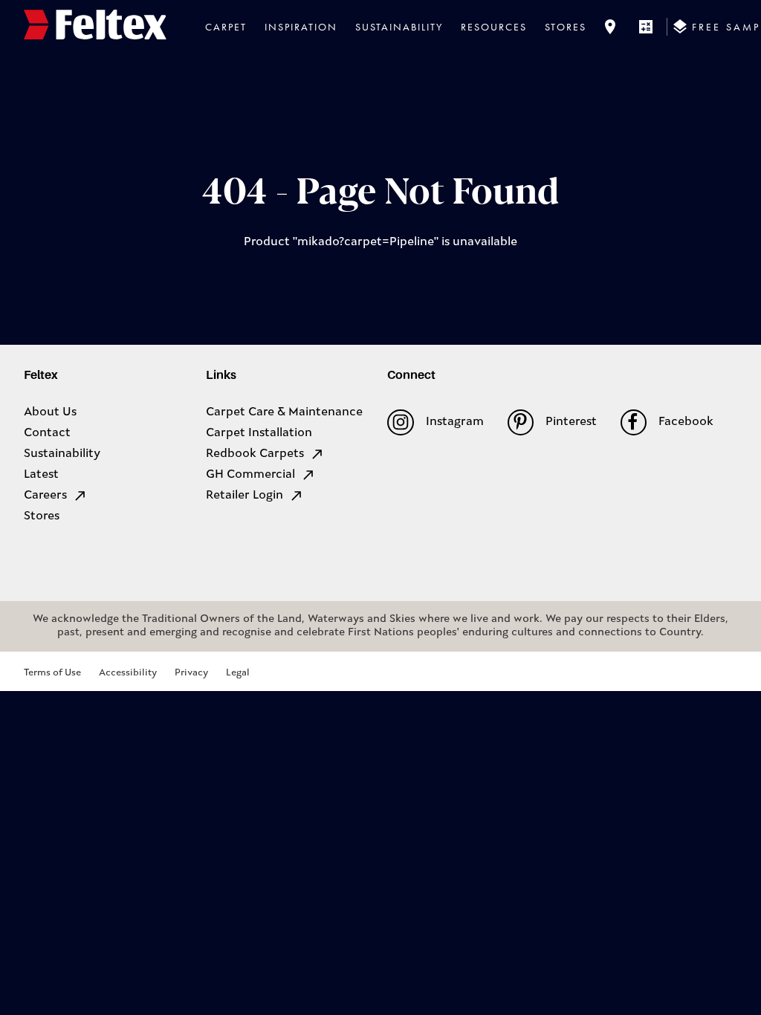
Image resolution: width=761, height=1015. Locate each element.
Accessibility (128, 673)
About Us (50, 412)
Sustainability (399, 26)
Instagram (454, 422)
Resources (494, 26)
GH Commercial (250, 475)
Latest (41, 475)
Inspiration (301, 26)
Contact (47, 433)
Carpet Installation (259, 433)
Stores (565, 26)
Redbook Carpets (255, 454)
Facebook (685, 422)
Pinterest (571, 422)
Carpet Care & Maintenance (284, 412)
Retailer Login (244, 496)
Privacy (191, 673)
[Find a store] (610, 27)
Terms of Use (52, 673)
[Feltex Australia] (95, 27)
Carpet (226, 26)
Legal (238, 673)
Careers (45, 496)
